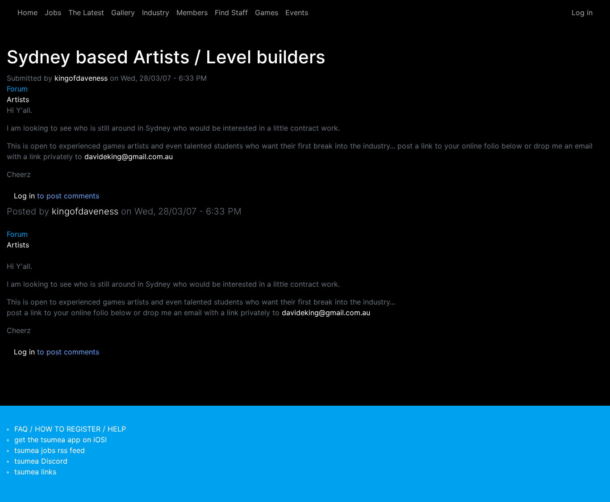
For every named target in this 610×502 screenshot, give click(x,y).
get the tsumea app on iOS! (60, 439)
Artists (18, 99)
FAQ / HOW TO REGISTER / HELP (70, 428)
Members (192, 12)
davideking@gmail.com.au (128, 156)
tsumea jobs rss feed (49, 450)
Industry (155, 12)
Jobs (53, 12)
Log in (582, 12)
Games (266, 12)
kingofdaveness (81, 78)
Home (27, 12)
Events (296, 12)
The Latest (86, 12)
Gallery (123, 12)
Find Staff (231, 12)
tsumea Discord (40, 461)
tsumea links (35, 471)
